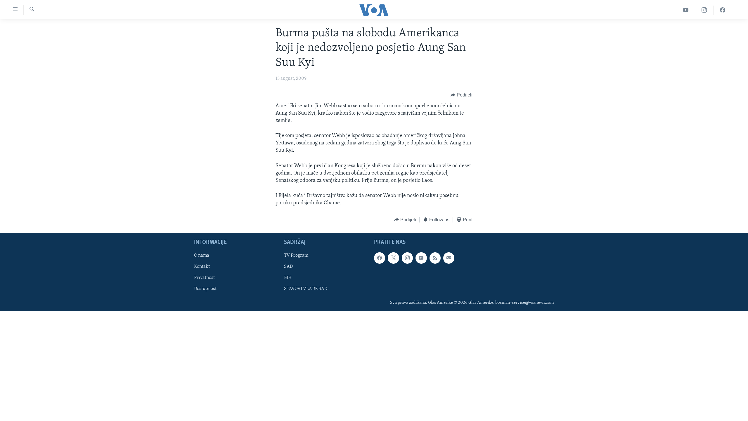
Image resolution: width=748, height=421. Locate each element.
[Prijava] (448, 257)
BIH (288, 278)
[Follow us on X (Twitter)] (393, 257)
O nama (201, 255)
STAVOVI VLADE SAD (305, 289)
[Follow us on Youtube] (421, 257)
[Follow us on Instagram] (407, 257)
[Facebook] (723, 10)
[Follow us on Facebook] (379, 257)
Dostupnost (205, 289)
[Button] (461, 95)
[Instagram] (704, 10)
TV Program (296, 255)
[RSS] (435, 257)
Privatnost (204, 278)
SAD (288, 266)
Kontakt (202, 266)
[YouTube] (686, 10)
